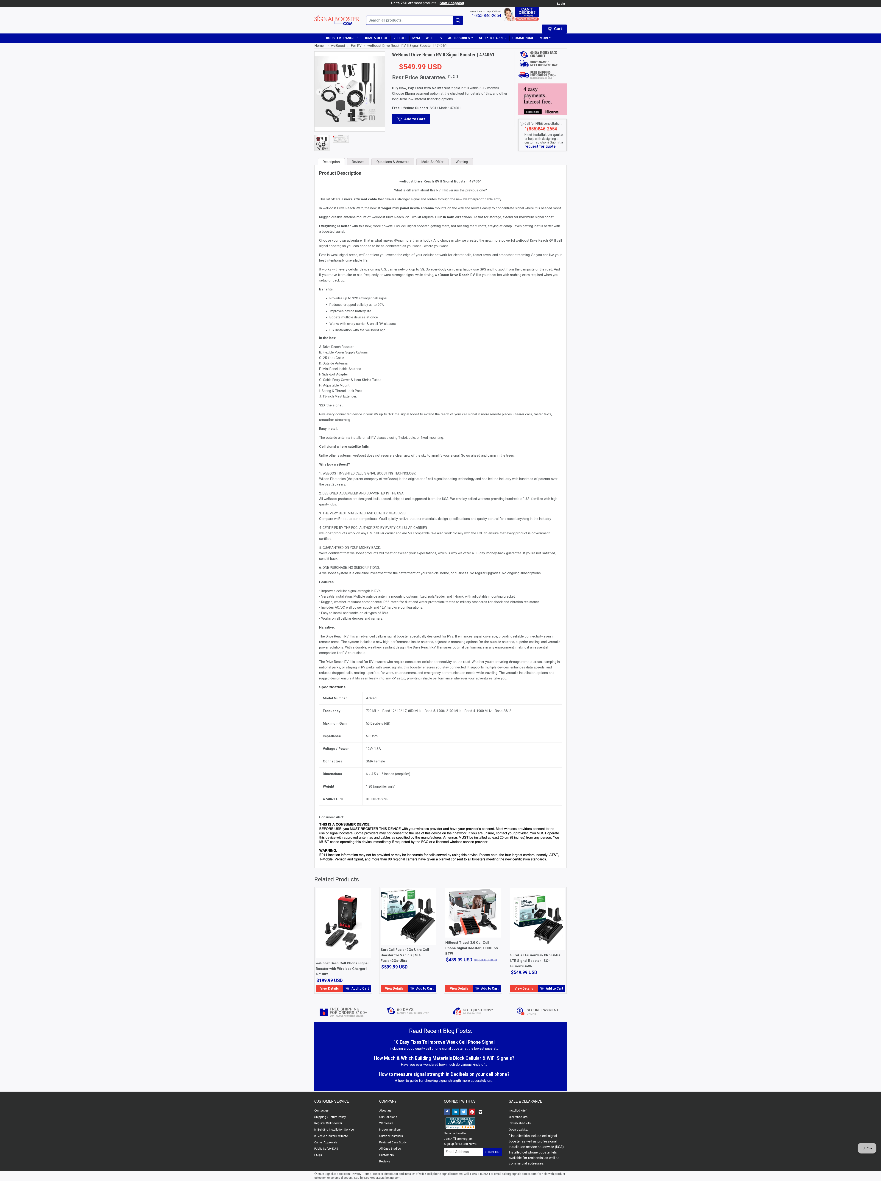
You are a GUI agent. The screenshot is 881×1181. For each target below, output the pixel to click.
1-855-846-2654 (486, 15)
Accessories (459, 38)
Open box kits (518, 1129)
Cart (557, 28)
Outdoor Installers (391, 1136)
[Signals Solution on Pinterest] (472, 1112)
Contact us (321, 1110)
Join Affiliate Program (458, 1138)
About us (385, 1110)
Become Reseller (455, 1133)
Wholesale (386, 1123)
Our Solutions (388, 1117)
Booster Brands (340, 38)
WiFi (429, 38)
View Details (329, 988)
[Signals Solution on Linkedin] (455, 1112)
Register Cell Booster (328, 1123)
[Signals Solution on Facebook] (447, 1112)
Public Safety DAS (326, 1148)
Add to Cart (360, 988)
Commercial (523, 38)
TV (440, 38)
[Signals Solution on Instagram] (480, 1112)
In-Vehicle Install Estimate (331, 1136)
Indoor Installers (390, 1129)
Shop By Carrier (493, 38)
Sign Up (492, 1152)
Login (561, 3)
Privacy (356, 1173)
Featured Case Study (393, 1142)
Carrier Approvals (325, 1142)
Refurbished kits (520, 1123)
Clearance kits (518, 1117)
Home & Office (376, 38)
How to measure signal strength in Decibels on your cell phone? (444, 1074)
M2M (416, 38)
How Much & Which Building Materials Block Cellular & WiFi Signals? (444, 1058)
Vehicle (400, 38)
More (544, 38)
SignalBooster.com (337, 1173)
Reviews (384, 1161)
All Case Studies (390, 1148)
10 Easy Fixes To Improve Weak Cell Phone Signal (444, 1042)
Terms (367, 1173)
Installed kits (517, 1110)
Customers (386, 1155)
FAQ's (318, 1155)
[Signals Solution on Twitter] (463, 1112)
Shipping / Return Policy (330, 1117)
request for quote (540, 146)
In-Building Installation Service (334, 1129)
